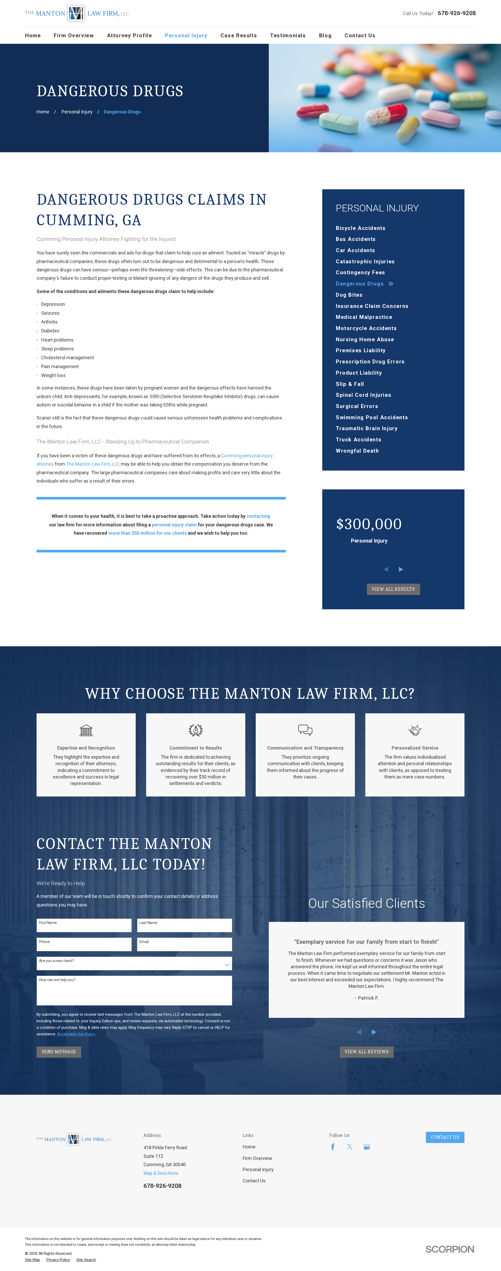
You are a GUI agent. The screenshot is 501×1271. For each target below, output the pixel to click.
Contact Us (254, 1180)
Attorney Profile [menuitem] (129, 35)
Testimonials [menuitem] (288, 35)
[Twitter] (350, 1147)
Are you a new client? (56, 961)
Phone (44, 942)
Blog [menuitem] (325, 35)
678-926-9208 (457, 13)
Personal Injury (258, 1169)
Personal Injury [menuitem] (186, 35)
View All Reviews (366, 1052)
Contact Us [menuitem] (360, 35)
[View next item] (401, 569)
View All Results (393, 589)
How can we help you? (57, 980)
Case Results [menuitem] (238, 35)
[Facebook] (333, 1147)
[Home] (77, 13)
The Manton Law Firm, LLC (93, 464)
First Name (48, 923)
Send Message (59, 1052)
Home (249, 1147)
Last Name (148, 923)
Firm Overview (257, 1158)
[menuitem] (393, 228)
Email (144, 942)
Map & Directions (161, 1173)
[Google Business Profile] (366, 1147)
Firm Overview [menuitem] (74, 35)
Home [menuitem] (33, 35)
